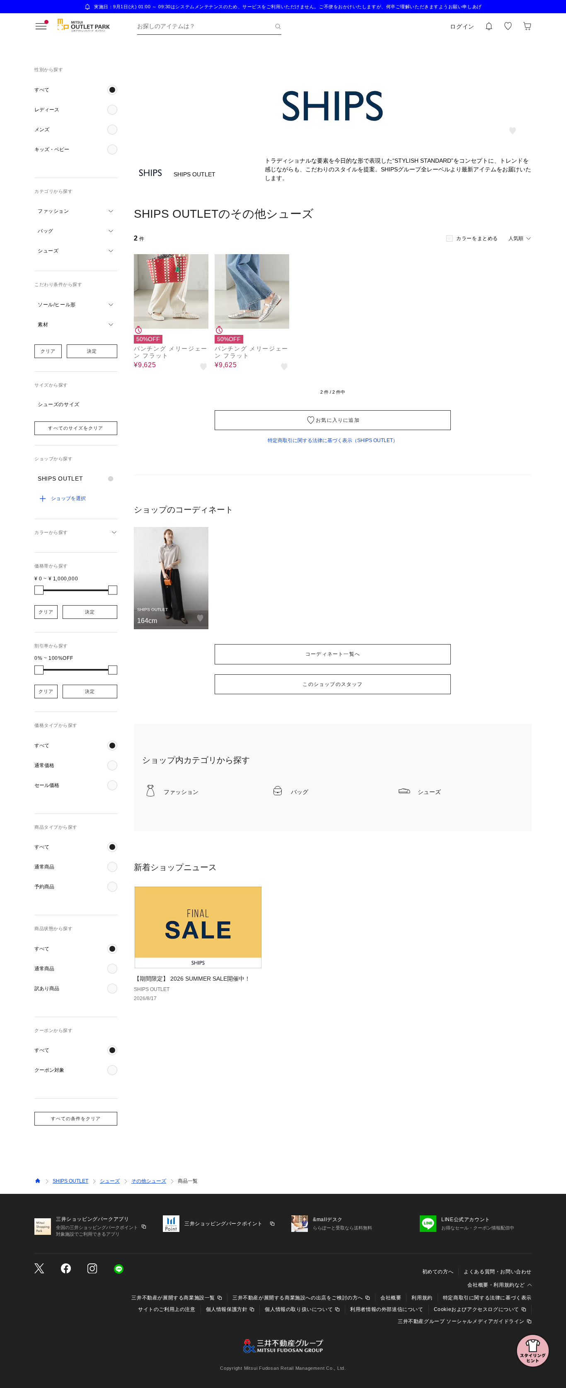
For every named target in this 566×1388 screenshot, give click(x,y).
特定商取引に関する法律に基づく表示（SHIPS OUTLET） (333, 440)
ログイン (462, 26)
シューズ (110, 1181)
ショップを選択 (68, 498)
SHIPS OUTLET (70, 1181)
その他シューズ (148, 1181)
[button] (75, 90)
